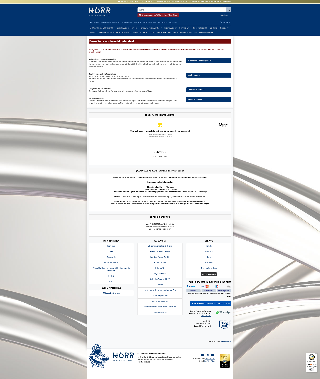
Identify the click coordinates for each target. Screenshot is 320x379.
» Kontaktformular (195, 99)
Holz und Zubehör (170, 28)
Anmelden (223, 15)
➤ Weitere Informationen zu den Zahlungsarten (210, 303)
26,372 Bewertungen (160, 156)
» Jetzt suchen (194, 75)
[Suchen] (228, 9)
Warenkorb (226, 22)
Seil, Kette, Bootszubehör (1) (160, 279)
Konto (209, 257)
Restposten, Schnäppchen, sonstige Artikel (182, 32)
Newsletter (111, 276)
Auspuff (93, 32)
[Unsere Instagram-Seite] (207, 355)
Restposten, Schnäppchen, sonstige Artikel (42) (160, 307)
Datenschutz (111, 257)
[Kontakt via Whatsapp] (223, 312)
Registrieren (173, 22)
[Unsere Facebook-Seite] (202, 355)
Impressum (111, 246)
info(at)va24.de (209, 361)
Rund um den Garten (158, 32)
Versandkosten (226, 341)
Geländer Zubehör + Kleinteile (127, 28)
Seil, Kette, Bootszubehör (218, 28)
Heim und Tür (184, 28)
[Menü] (316, 354)
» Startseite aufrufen (196, 90)
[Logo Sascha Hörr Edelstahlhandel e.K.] (111, 12)
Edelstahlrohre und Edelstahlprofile (102, 28)
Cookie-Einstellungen (112, 293)
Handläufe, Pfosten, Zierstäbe (150, 28)
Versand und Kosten (111, 263)
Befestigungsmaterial (140, 32)
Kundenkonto (162, 22)
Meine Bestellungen (149, 22)
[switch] (311, 369)
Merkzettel (137, 22)
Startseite (95, 22)
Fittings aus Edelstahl (199, 28)
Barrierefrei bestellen (209, 268)
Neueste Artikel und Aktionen (110, 22)
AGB (111, 251)
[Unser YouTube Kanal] (212, 355)
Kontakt (209, 246)
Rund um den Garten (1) (160, 301)
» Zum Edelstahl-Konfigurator (199, 60)
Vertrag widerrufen (209, 274)
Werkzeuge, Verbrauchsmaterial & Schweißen (114, 32)
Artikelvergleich (127, 22)
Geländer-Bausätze (205, 32)
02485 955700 (206, 316)
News (111, 282)
